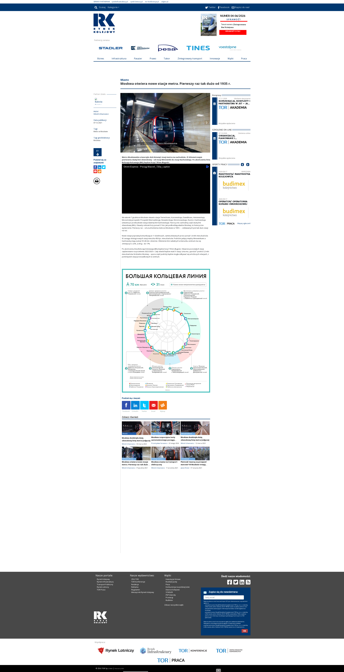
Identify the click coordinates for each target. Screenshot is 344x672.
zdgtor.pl (164, 2)
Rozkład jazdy (171, 582)
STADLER (169, 592)
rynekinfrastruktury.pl (120, 2)
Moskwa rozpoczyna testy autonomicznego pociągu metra (163, 440)
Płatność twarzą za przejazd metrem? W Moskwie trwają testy (193, 464)
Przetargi (169, 597)
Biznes (100, 58)
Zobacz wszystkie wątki (173, 605)
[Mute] (139, 211)
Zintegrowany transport (190, 58)
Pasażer (138, 58)
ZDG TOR (135, 579)
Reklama (134, 587)
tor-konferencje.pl (152, 2)
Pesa (168, 584)
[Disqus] (166, 518)
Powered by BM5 (119, 668)
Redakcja (135, 584)
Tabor (167, 58)
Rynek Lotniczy (103, 587)
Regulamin (135, 589)
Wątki (230, 58)
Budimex (169, 600)
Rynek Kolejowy (103, 579)
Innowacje (215, 58)
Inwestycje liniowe (173, 579)
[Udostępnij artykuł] (99, 167)
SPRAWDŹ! (234, 19)
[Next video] (132, 211)
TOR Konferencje (138, 582)
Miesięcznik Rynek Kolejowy (142, 592)
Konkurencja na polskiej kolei (178, 587)
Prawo (153, 58)
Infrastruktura (119, 58)
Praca (244, 58)
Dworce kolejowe (173, 589)
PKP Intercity (171, 595)
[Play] (125, 211)
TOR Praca (101, 589)
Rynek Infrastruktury (105, 582)
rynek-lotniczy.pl (136, 2)
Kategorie (113, 7)
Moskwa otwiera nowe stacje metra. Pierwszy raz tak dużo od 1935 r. (136, 464)
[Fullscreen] (206, 211)
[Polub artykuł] (95, 167)
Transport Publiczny (105, 584)
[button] (123, 123)
